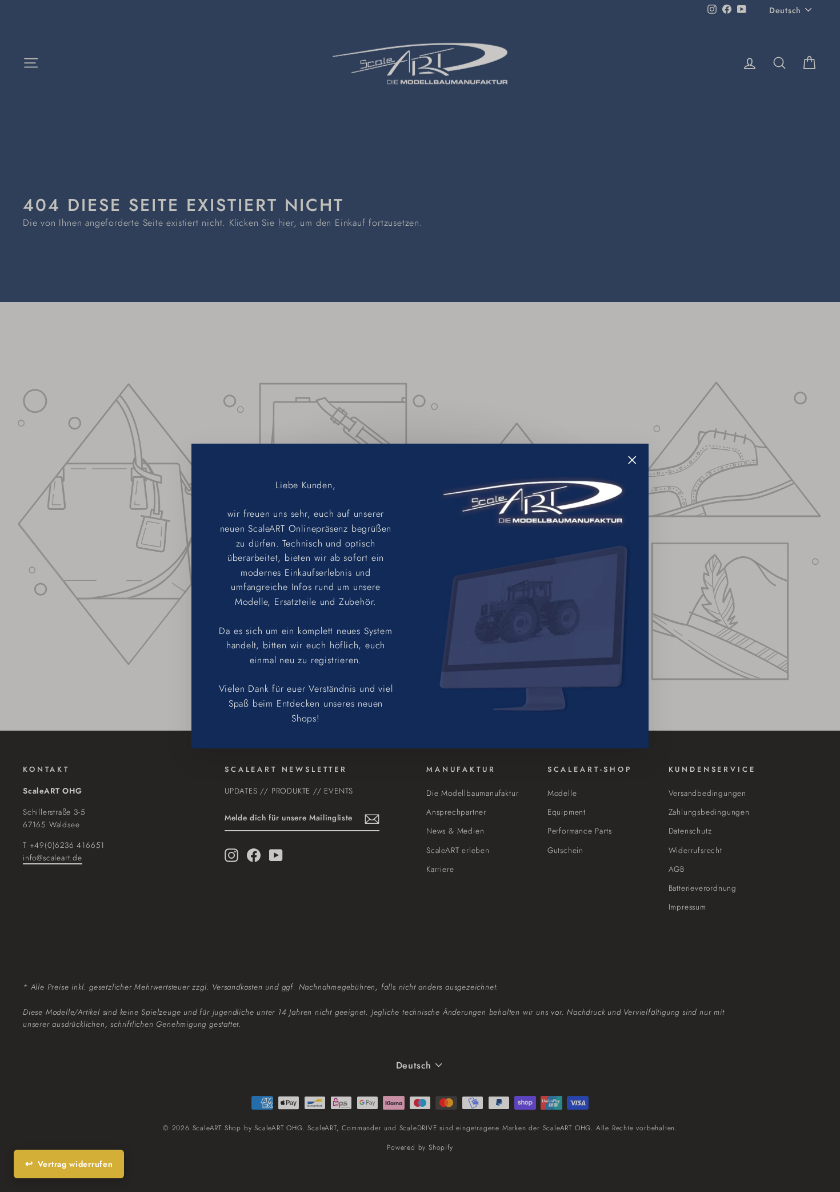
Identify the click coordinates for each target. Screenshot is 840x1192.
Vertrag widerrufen (75, 1164)
